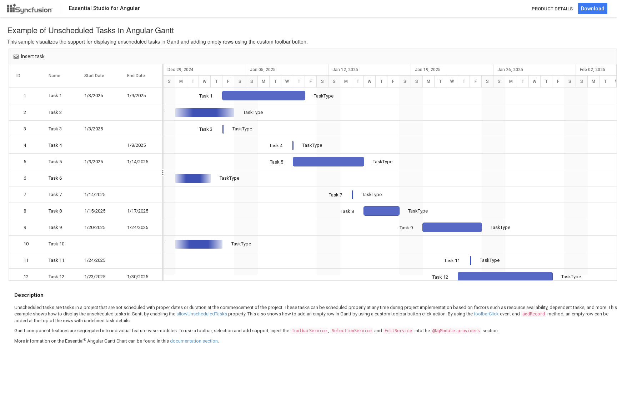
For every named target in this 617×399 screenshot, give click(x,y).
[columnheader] (25, 75)
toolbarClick (486, 313)
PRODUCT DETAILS (552, 8)
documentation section (194, 341)
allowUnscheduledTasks (201, 313)
